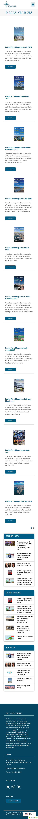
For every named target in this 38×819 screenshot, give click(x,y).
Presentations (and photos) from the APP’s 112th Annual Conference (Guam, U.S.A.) (24, 545)
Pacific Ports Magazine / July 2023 (18, 501)
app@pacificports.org (17, 768)
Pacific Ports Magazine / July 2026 (18, 47)
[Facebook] (8, 787)
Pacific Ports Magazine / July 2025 (18, 199)
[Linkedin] (19, 787)
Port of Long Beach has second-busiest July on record (24, 572)
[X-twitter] (13, 787)
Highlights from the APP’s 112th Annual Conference (23, 672)
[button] (33, 4)
